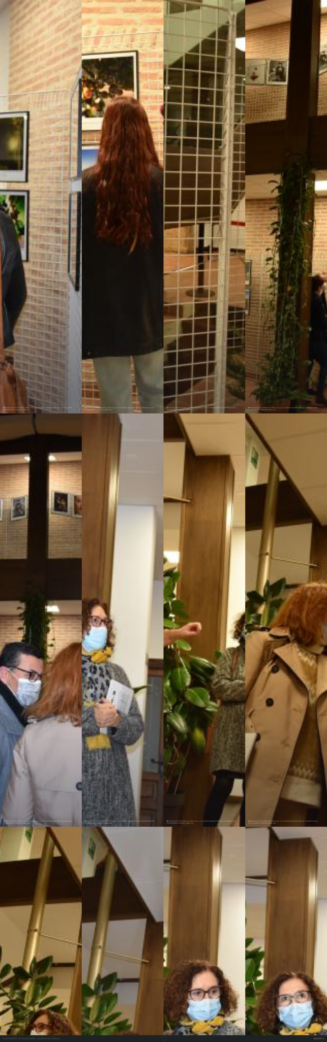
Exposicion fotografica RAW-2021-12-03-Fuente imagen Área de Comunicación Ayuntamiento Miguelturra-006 (119, 822)
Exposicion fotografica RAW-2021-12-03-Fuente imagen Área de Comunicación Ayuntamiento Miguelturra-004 (282, 409)
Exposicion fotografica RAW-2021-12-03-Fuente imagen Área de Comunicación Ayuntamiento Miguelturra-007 (201, 822)
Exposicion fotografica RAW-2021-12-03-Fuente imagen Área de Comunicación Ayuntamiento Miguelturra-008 (282, 822)
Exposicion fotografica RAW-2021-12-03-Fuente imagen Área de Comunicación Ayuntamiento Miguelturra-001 (37, 409)
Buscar (318, 1039)
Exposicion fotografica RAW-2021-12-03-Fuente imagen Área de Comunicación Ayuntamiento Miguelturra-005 (37, 822)
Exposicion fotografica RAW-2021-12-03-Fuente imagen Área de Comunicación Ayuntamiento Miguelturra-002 (119, 409)
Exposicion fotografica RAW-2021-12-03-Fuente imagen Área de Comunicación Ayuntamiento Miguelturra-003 (201, 409)
